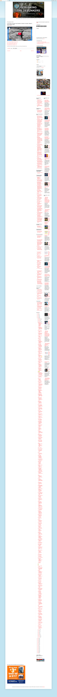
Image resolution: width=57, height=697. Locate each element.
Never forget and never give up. (39, 252)
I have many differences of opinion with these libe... (40, 611)
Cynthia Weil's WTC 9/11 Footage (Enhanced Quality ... (39, 462)
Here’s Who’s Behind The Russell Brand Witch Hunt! (40, 359)
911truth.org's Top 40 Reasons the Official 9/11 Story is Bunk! (39, 102)
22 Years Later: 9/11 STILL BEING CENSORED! (40, 526)
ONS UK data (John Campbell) (39, 339)
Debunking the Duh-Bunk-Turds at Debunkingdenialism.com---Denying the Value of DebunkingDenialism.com (39, 130)
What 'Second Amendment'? (40, 554)
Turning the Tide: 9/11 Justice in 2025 (39, 247)
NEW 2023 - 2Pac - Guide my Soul (40, 609)
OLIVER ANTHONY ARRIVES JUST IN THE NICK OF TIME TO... (40, 571)
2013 (38, 647)
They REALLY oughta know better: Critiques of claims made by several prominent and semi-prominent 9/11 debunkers (39, 121)
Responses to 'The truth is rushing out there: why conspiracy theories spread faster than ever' (39, 117)
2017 (38, 643)
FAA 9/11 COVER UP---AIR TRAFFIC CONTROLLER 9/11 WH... (40, 575)
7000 (38, 313)
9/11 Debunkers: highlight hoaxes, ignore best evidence (39, 159)
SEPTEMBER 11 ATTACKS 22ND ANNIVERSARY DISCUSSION (40, 373)
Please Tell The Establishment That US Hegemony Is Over (39, 277)
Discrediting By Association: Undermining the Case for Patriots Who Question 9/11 (39, 215)
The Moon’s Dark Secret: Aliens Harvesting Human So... (40, 620)
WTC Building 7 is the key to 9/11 (40, 542)
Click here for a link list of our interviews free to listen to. (39, 232)
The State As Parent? (39, 562)
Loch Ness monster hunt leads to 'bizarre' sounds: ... (40, 417)
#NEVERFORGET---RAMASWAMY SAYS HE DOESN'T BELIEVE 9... (40, 486)
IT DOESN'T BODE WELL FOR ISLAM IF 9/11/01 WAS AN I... (40, 472)
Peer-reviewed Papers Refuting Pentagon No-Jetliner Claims (39, 191)
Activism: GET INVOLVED (49, 322)
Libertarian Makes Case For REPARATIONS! (40, 414)
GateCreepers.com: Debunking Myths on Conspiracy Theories (39, 164)
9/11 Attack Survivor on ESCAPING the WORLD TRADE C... (40, 480)
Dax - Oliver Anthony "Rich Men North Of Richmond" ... (40, 600)
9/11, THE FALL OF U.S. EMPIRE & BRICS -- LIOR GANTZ (40, 493)
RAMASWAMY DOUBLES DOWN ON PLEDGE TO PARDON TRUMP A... (40, 596)
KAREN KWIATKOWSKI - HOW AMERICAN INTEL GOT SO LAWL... (40, 445)
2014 (38, 646)
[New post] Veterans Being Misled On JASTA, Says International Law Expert (47, 210)
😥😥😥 (39, 371)
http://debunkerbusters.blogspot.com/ (12, 44)
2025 (38, 315)
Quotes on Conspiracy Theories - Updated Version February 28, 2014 (39, 166)
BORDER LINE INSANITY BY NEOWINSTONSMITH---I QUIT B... (40, 395)
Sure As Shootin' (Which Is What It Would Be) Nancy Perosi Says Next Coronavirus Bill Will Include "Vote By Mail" (39, 282)
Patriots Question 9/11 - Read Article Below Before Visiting (39, 213)
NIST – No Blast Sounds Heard (39, 263)
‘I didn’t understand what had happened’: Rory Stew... (40, 496)
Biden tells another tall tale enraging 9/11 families (40, 466)
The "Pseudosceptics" (49, 314)
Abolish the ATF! (40, 625)
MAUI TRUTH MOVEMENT (40, 556)
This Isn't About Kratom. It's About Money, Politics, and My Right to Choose (47, 101)
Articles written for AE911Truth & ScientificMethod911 (39, 227)
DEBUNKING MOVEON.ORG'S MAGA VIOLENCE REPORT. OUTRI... (40, 324)
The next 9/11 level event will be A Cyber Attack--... (40, 509)
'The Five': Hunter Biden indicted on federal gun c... (40, 441)
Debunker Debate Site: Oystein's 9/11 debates (39, 221)
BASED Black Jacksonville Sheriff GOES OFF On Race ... (40, 617)
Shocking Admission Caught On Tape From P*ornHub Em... (40, 432)
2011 (38, 649)
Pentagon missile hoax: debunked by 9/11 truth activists (39, 198)
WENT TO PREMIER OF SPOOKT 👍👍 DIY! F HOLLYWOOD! (40, 356)
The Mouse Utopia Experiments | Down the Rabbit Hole (40, 438)
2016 (38, 644)
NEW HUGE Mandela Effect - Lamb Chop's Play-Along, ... (40, 435)
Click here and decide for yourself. (39, 172)
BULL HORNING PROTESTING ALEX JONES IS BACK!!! (40, 406)
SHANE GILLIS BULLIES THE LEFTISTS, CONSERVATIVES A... (40, 399)
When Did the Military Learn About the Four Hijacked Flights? (39, 240)
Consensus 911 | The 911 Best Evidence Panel (39, 294)
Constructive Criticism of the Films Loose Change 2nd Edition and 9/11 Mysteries (39, 219)
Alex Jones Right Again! (40, 566)
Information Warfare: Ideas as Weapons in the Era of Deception (39, 180)
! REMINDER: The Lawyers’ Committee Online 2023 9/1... (40, 551)
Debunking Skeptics (39, 168)
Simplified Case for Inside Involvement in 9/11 (39, 106)
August (39, 629)
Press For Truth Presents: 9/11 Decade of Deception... (40, 523)
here (43, 38)
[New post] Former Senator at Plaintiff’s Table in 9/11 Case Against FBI (47, 379)
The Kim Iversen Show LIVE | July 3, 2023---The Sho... (40, 578)
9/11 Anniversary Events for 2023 (39, 257)
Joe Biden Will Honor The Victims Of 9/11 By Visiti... (40, 627)
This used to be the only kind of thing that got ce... (40, 376)
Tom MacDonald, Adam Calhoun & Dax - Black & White (40, 409)
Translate (42, 67)
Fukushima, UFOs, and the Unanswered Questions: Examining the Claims (47, 109)
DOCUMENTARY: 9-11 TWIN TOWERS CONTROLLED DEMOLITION (40, 469)
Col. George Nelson (39, 268)
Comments (39, 62)
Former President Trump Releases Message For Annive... (40, 530)
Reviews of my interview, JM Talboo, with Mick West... (40, 515)
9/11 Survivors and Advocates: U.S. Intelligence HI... (40, 460)
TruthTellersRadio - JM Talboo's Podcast (39, 290)
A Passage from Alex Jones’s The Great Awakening (47, 167)
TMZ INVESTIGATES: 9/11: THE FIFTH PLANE (40, 606)
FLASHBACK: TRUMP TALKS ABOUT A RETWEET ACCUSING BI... (40, 537)
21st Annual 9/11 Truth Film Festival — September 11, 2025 (39, 249)
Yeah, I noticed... (40, 447)
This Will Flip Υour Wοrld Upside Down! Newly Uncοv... (40, 334)
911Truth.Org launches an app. (40, 518)
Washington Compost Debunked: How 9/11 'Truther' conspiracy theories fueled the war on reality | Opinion (39, 134)
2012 (38, 648)
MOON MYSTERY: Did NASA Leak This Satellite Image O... (40, 589)
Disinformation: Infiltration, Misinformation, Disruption (39, 178)
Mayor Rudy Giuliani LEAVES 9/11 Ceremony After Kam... (40, 533)
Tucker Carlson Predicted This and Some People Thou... (40, 388)
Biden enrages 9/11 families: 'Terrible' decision (40, 545)
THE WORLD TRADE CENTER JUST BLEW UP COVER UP (40, 559)
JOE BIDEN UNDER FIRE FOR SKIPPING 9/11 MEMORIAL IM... (40, 506)
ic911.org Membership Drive (39, 256)
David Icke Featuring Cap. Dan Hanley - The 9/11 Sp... (40, 520)
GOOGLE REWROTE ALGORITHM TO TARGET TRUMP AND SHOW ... (40, 365)
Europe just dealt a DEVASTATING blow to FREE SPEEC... (40, 568)
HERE (37, 22)
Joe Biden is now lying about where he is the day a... (40, 499)
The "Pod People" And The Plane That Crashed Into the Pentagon (39, 195)
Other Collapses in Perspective (49, 353)
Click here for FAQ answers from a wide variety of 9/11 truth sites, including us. (39, 111)
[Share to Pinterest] (16, 48)
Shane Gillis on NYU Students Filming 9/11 (40, 420)
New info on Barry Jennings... (47, 362)
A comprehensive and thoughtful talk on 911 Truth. (40, 450)
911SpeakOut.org (39, 297)
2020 (38, 640)
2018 (38, 642)
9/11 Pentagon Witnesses (39, 199)
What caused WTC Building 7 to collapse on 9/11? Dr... (40, 540)
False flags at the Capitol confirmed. (40, 337)
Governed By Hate (40, 448)
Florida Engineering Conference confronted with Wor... (40, 476)
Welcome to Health (39, 310)
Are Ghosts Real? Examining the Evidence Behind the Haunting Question (47, 137)
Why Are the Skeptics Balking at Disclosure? (39, 379)
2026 (38, 314)
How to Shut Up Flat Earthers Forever (40, 382)
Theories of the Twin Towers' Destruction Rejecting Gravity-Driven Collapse (39, 206)
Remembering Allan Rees (39, 581)
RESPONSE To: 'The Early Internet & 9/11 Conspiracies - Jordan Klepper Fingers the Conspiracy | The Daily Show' (39, 125)
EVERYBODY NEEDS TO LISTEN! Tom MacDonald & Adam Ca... (40, 349)
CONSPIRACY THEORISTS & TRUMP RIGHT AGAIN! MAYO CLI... (40, 328)
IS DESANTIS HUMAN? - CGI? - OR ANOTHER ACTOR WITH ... (40, 592)
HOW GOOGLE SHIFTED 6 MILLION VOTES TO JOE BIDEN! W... (40, 369)
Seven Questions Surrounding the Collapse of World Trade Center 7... (47, 129)
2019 (38, 641)
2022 (38, 638)
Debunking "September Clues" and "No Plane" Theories (39, 203)
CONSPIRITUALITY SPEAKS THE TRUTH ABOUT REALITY (40, 385)
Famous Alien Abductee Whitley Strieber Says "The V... (40, 583)
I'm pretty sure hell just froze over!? (40, 622)
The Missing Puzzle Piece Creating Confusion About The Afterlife (39, 271)
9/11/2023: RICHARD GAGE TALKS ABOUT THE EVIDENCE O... (40, 512)
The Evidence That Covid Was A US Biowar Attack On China (39, 274)
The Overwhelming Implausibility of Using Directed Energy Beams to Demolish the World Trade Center (39, 210)
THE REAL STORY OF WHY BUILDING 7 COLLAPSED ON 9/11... (40, 490)
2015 (38, 645)
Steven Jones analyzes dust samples (39, 265)
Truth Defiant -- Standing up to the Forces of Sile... (40, 483)
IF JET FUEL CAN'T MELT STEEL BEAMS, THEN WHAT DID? (40, 603)
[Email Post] (11, 48)
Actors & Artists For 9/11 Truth (39, 298)
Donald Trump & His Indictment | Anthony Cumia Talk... (40, 614)
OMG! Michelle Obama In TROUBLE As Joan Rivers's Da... (40, 402)
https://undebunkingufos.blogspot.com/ (12, 43)
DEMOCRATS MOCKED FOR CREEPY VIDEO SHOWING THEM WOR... (40, 391)
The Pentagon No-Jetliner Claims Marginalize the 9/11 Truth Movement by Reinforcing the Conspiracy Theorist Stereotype (39, 187)
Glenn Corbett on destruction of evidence (39, 267)
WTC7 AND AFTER (40, 557)
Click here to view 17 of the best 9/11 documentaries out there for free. (39, 236)
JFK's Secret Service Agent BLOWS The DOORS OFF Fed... (40, 502)
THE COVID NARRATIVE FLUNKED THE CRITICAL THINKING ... (40, 341)
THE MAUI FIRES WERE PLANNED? (40, 362)
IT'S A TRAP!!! (49, 369)
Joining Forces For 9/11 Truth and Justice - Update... (40, 586)
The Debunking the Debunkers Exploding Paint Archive (39, 145)
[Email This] (13, 48)
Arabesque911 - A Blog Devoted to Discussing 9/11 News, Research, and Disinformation (39, 183)
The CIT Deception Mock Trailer (39, 201)
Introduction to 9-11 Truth (40, 43)
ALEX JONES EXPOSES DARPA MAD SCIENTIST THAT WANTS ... (40, 456)
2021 (38, 639)
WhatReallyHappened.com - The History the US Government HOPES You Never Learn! (39, 303)
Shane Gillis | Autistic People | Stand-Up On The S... (40, 411)
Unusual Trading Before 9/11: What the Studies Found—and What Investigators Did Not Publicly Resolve (39, 243)
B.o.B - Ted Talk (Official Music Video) (40, 331)
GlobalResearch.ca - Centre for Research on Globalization (39, 306)
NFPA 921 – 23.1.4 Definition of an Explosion (39, 261)
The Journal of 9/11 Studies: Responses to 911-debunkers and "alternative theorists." (39, 161)
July (38, 630)
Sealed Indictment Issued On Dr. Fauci (39, 279)
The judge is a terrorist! (39, 624)
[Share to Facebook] (15, 48)
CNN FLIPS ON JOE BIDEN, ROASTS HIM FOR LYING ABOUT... (40, 422)
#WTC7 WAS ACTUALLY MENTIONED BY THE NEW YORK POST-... (40, 345)
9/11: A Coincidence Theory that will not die (40, 453)
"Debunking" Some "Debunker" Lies (39, 100)
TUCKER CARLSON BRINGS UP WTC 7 (39, 429)
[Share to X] (14, 48)
